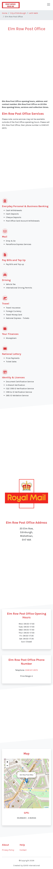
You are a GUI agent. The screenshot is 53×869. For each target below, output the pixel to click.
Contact (23, 850)
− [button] (7, 765)
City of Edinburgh (18, 13)
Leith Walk (33, 13)
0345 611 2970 (31, 670)
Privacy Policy (8, 850)
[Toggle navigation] (48, 4)
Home (4, 13)
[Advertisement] (26, 61)
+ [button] (7, 761)
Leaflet (46, 807)
